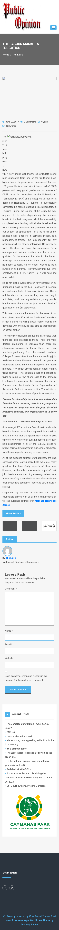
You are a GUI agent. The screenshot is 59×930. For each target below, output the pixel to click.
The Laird (11, 558)
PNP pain (11, 732)
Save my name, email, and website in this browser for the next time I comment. (26, 678)
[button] (53, 27)
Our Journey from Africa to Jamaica (26, 786)
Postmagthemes (30, 924)
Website (9, 658)
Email (8, 644)
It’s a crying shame (17, 748)
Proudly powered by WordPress (24, 916)
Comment (11, 588)
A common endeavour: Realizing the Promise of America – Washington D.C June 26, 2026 (28, 777)
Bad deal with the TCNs (19, 769)
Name (9, 630)
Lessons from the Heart (19, 736)
